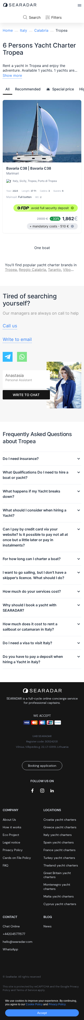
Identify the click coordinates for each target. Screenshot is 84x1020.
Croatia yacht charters (59, 820)
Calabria (41, 30)
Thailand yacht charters (60, 865)
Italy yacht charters (57, 835)
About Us (9, 820)
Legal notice (11, 842)
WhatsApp (10, 949)
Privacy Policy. (57, 1004)
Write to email (17, 339)
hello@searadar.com (17, 942)
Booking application (42, 766)
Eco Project (11, 835)
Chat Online (11, 926)
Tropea (11, 269)
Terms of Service (26, 990)
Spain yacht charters (58, 842)
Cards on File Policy (17, 858)
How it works (12, 827)
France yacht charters (59, 850)
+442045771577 (14, 934)
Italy (23, 30)
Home (8, 30)
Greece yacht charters (59, 827)
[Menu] (79, 5)
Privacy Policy (13, 850)
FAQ (5, 865)
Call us (10, 325)
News (47, 926)
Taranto (54, 269)
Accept (42, 1013)
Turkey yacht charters (59, 858)
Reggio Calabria (32, 269)
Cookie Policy (34, 1004)
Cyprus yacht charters (59, 904)
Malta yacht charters (58, 896)
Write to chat (26, 395)
